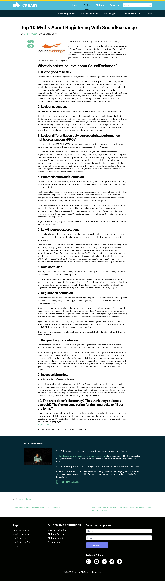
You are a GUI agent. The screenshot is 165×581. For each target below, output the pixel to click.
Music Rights (110, 13)
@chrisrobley (74, 482)
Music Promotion (89, 13)
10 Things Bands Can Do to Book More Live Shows (36, 507)
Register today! (44, 424)
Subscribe (115, 5)
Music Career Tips (132, 13)
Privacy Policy (54, 542)
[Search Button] (150, 5)
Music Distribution (57, 530)
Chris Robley (30, 33)
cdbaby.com (95, 572)
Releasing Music (66, 13)
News (149, 13)
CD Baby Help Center (58, 538)
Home (75, 5)
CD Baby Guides (56, 534)
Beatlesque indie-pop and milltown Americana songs (83, 455)
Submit (97, 545)
